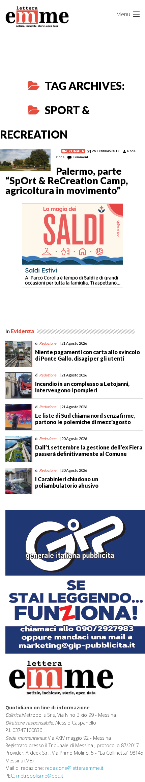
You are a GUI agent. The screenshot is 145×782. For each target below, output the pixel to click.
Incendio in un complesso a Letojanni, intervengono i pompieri (82, 387)
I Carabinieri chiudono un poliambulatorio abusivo (66, 482)
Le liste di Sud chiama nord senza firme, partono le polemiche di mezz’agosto (85, 418)
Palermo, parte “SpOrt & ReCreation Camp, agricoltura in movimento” (66, 180)
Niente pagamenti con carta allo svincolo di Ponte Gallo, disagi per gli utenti (87, 355)
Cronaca (75, 151)
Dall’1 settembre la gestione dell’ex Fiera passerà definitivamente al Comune (88, 450)
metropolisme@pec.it (39, 776)
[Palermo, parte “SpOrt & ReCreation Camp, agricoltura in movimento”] (25, 160)
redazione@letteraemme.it (74, 768)
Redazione (47, 343)
